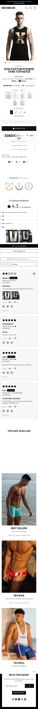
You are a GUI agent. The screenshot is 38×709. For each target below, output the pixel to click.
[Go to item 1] (12, 236)
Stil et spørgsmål (19, 251)
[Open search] (2, 264)
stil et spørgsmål (19, 149)
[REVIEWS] (19, 567)
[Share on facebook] (3, 306)
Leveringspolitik (18, 145)
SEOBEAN (19, 66)
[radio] (8, 95)
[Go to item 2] (25, 236)
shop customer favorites (19, 535)
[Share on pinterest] (12, 306)
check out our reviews (19, 603)
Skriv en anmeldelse (19, 246)
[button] (8, 85)
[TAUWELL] (19, 634)
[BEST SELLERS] (19, 499)
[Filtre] (7, 264)
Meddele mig (20, 128)
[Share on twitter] (7, 306)
